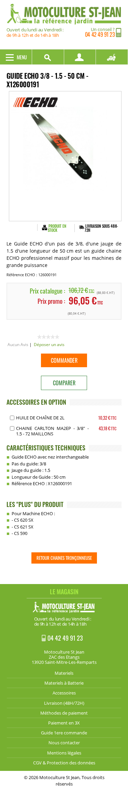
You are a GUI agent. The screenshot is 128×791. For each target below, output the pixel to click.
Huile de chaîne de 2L (40, 418)
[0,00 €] (112, 56)
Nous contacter (64, 743)
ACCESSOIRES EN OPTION (36, 402)
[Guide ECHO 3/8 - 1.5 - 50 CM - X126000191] (65, 156)
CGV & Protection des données (64, 763)
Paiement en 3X (64, 723)
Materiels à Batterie (64, 683)
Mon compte (80, 56)
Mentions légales (64, 753)
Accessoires (64, 693)
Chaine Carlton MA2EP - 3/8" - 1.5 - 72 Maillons (52, 431)
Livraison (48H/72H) (64, 703)
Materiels (64, 673)
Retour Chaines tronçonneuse (64, 557)
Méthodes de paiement (64, 713)
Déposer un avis (49, 344)
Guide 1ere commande (64, 733)
